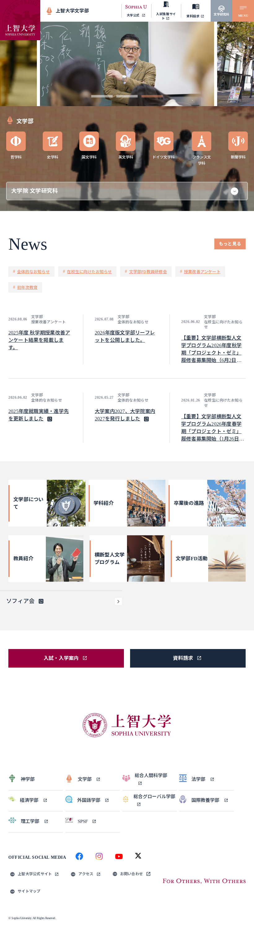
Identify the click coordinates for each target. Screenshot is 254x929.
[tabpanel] (127, 64)
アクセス (85, 874)
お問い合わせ (131, 874)
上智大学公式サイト (35, 874)
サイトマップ (29, 891)
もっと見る (230, 244)
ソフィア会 (20, 601)
